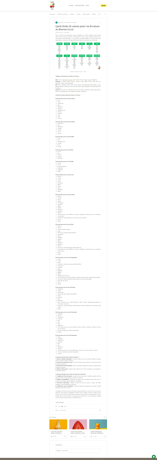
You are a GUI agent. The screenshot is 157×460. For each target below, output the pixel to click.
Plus (99, 14)
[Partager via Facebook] (56, 406)
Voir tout (105, 417)
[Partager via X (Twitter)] (59, 406)
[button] (79, 5)
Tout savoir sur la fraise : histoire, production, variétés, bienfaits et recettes (78, 432)
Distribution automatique (62, 14)
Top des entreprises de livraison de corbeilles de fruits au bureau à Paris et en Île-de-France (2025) (98, 432)
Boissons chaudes (86, 14)
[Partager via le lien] (65, 406)
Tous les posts (52, 14)
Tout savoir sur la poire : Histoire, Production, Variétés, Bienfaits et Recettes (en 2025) (58, 432)
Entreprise (72, 14)
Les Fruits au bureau (60, 402)
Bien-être (94, 14)
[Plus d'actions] (100, 22)
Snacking (78, 14)
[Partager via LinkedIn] (62, 406)
